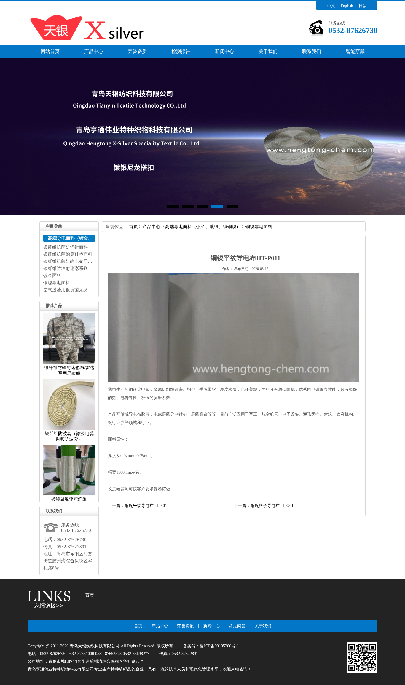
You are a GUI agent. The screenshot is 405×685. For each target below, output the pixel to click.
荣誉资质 (137, 51)
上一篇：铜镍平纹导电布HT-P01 (137, 505)
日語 (362, 6)
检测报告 (180, 51)
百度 (89, 595)
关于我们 (268, 51)
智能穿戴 (355, 51)
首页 (133, 226)
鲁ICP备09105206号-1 (219, 646)
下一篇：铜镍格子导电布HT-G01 (264, 505)
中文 (331, 6)
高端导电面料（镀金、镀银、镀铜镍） (203, 226)
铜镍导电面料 (258, 226)
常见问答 (237, 626)
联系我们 (311, 51)
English (347, 6)
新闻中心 (224, 51)
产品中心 (93, 51)
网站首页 (50, 51)
